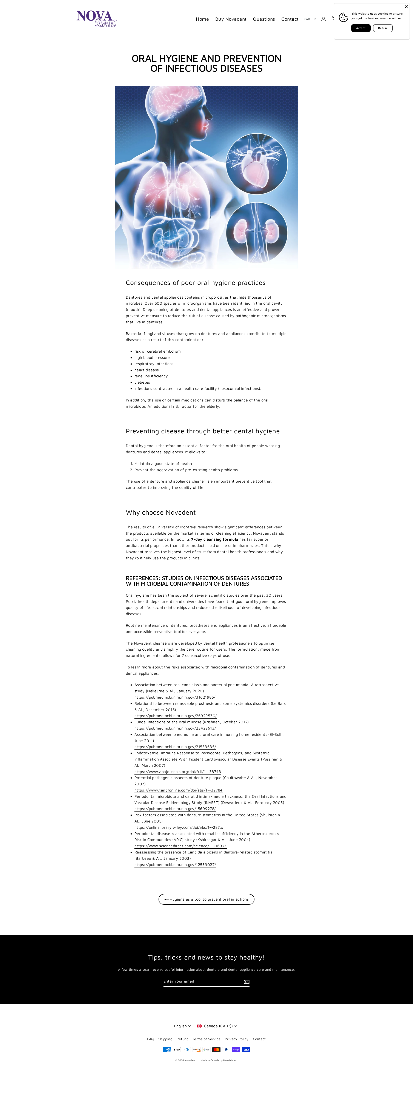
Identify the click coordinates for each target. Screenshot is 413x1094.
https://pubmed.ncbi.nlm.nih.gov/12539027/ (175, 864)
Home (202, 19)
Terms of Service (206, 1039)
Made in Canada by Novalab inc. (219, 1060)
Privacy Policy (236, 1039)
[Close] (406, 7)
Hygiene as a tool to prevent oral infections (209, 899)
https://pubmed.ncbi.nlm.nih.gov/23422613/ (175, 728)
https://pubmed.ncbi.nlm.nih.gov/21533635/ (175, 746)
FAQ (150, 1039)
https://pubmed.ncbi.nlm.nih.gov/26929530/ (175, 715)
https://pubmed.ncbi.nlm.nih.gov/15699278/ (175, 808)
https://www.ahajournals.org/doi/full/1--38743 (177, 771)
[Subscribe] (246, 982)
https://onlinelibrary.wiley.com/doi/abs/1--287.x (178, 827)
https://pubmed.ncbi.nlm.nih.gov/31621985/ (174, 697)
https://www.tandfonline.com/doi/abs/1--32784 (178, 790)
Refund (182, 1039)
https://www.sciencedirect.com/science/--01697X (180, 846)
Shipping (165, 1039)
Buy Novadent (231, 19)
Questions (264, 19)
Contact (290, 19)
